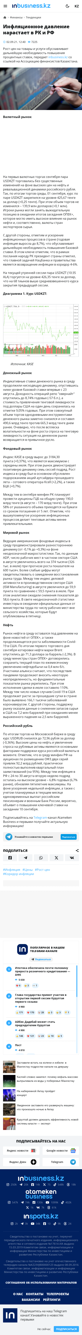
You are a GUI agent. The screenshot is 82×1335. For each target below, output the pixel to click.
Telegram (40, 817)
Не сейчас (44, 1329)
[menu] (5, 6)
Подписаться (66, 1329)
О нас (18, 1294)
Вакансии (31, 1300)
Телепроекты (58, 1294)
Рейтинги (51, 1300)
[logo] (36, 6)
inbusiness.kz (58, 57)
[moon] (67, 6)
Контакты (34, 1294)
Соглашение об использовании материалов (41, 1282)
